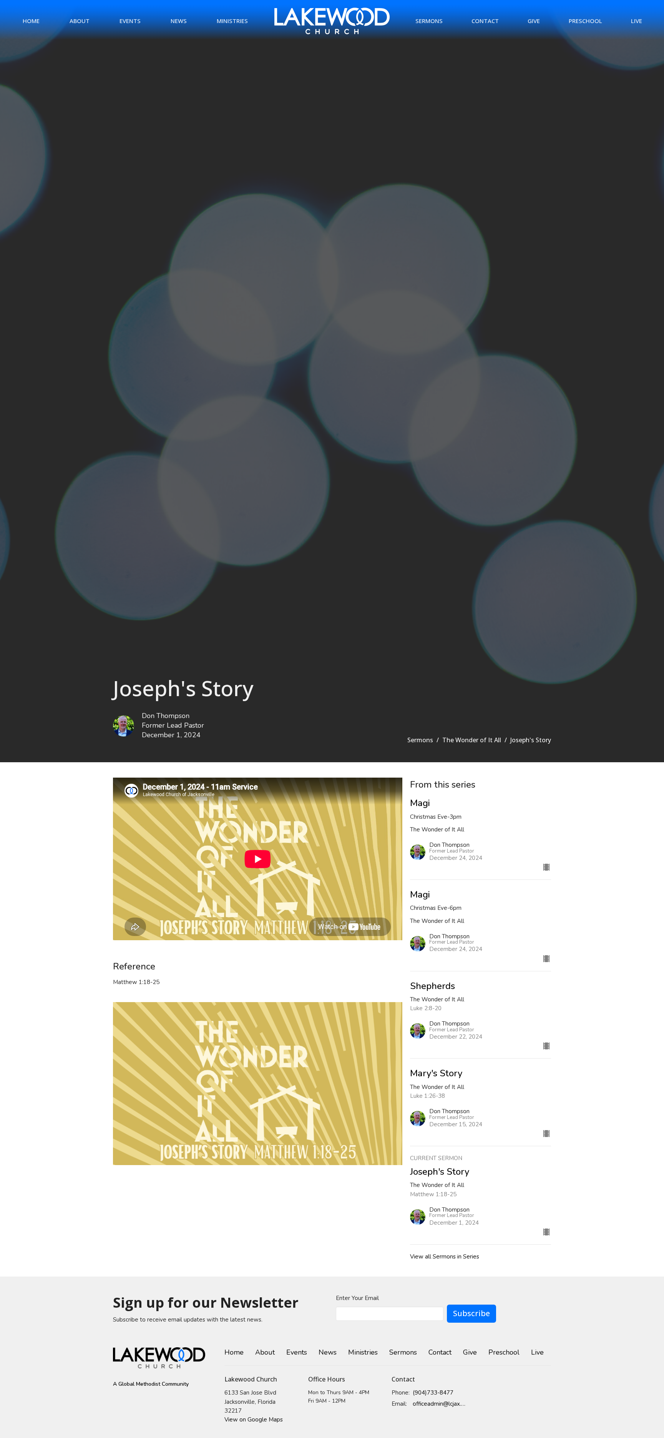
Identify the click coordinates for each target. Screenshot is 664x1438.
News (179, 21)
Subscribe (471, 1313)
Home (31, 21)
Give (534, 21)
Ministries (232, 21)
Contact (485, 21)
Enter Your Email (357, 1298)
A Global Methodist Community (151, 1384)
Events (130, 21)
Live (636, 21)
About (80, 21)
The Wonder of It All (471, 740)
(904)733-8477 (433, 1392)
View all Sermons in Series (444, 1256)
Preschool (585, 21)
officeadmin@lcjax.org (440, 1404)
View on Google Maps (253, 1419)
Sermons (429, 21)
